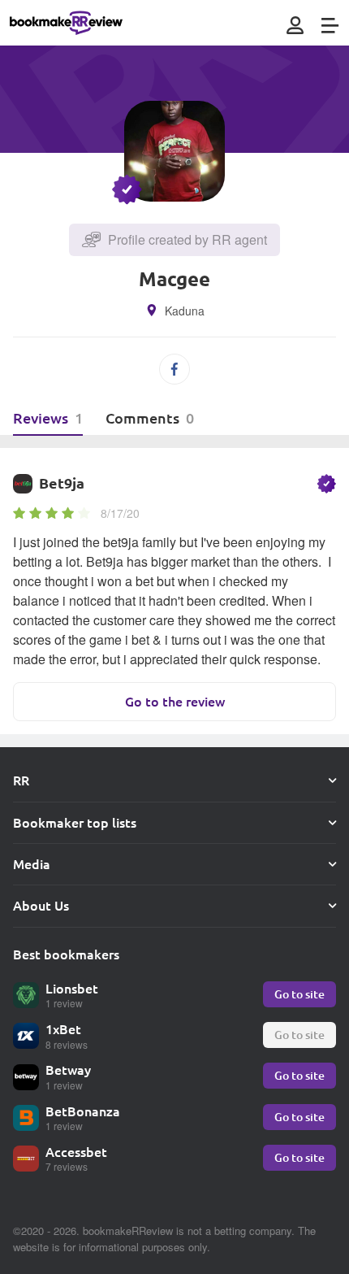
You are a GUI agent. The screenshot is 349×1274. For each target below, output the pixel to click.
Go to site (299, 994)
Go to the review (175, 701)
